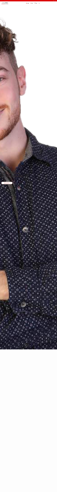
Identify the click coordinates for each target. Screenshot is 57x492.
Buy (32, 3)
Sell (36, 3)
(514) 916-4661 (55, 0)
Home (28, 3)
